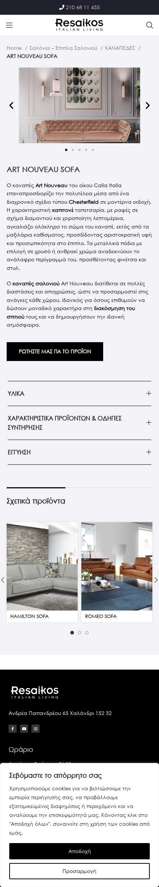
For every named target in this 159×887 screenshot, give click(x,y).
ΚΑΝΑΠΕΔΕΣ (120, 47)
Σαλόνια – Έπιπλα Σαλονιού (64, 47)
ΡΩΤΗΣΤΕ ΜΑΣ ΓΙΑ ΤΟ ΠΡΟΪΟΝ (55, 351)
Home (15, 47)
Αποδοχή (79, 851)
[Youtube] (24, 729)
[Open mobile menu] (9, 25)
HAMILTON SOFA (29, 616)
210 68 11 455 (83, 7)
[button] (11, 105)
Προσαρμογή (79, 870)
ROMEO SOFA (101, 616)
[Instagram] (35, 729)
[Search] (149, 25)
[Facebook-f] (13, 729)
